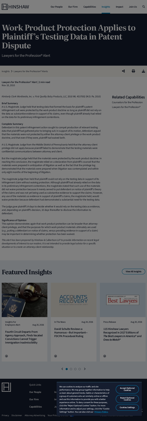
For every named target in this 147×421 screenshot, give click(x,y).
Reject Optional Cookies (127, 399)
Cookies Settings (127, 407)
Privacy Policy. (101, 411)
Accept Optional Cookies (127, 389)
